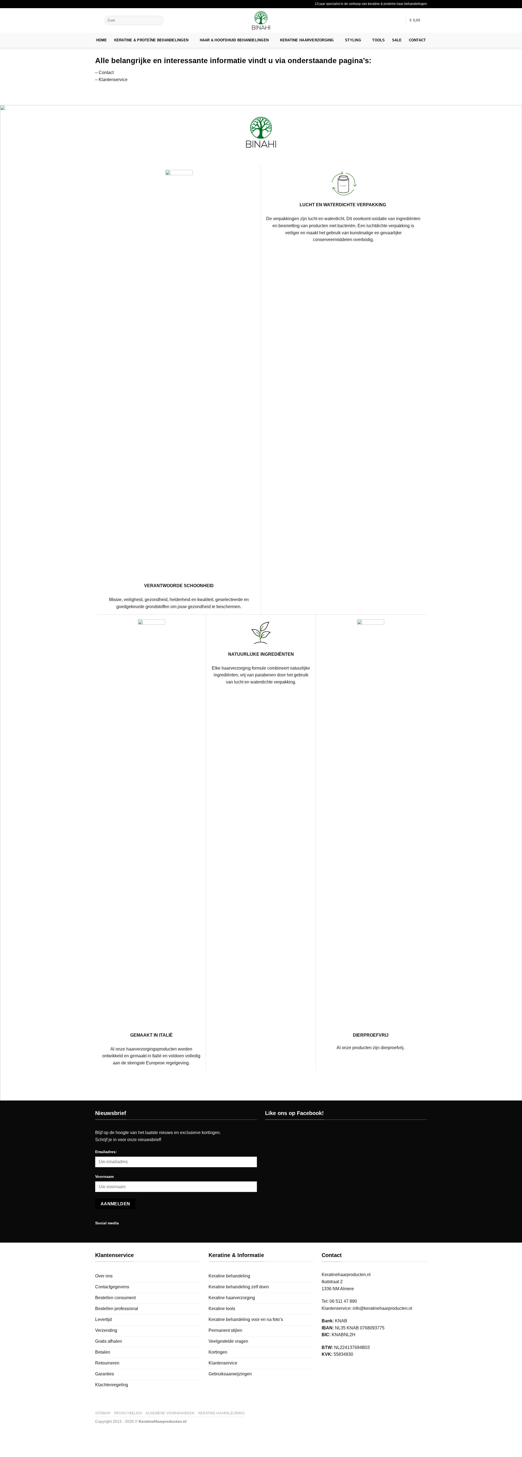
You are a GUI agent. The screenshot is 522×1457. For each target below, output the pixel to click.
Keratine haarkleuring (221, 1413)
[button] (98, 20)
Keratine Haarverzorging (307, 40)
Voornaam (104, 1176)
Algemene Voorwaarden (170, 1413)
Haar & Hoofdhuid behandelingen (234, 40)
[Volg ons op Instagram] (131, 1222)
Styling (353, 40)
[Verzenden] (158, 20)
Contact (417, 40)
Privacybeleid (128, 1413)
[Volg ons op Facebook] (125, 1222)
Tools (378, 40)
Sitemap (102, 1413)
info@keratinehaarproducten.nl (382, 1308)
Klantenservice (113, 79)
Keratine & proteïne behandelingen (151, 40)
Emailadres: (106, 1152)
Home (101, 40)
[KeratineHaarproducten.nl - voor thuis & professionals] (261, 20)
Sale (397, 40)
